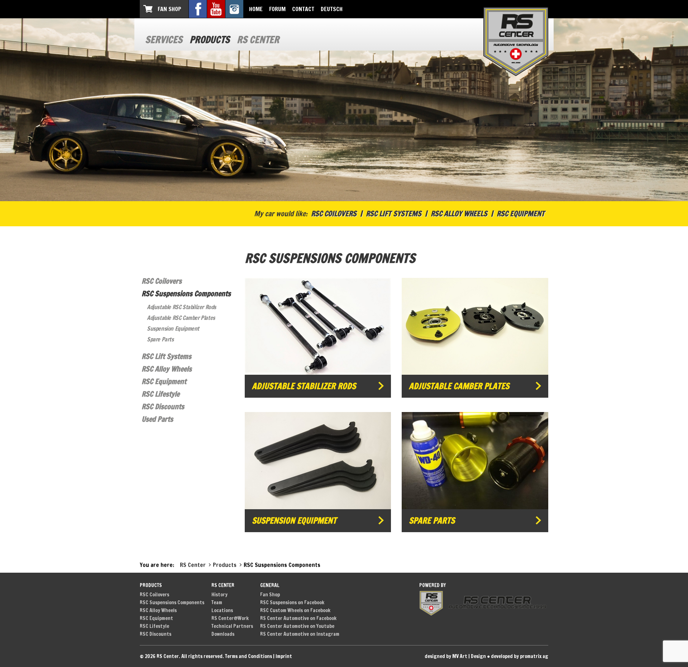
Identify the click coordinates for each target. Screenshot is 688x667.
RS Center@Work (230, 618)
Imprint (284, 656)
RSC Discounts (163, 406)
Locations (222, 610)
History (219, 594)
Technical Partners (232, 626)
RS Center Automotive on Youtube (297, 626)
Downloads (222, 634)
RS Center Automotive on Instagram (299, 634)
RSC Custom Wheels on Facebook (295, 610)
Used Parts (157, 419)
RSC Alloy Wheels (459, 213)
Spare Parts (160, 339)
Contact (303, 9)
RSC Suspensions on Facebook (292, 602)
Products (210, 39)
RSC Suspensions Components (186, 293)
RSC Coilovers (334, 213)
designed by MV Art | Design (455, 656)
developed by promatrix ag (519, 656)
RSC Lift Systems (393, 213)
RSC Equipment (521, 213)
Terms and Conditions (248, 656)
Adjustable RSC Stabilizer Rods (181, 307)
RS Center (258, 39)
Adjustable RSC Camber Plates (181, 317)
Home (256, 9)
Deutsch (332, 9)
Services (163, 39)
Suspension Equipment (173, 328)
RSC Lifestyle (161, 394)
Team (216, 602)
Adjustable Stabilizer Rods (304, 386)
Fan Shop (169, 9)
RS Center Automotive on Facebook (298, 618)
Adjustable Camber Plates (459, 386)
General (270, 585)
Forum (277, 9)
